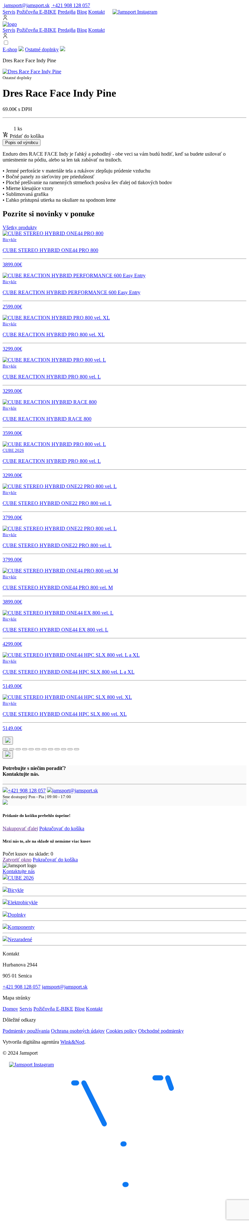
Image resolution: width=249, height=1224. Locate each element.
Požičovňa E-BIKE (36, 12)
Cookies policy (121, 1031)
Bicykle (16, 890)
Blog (82, 12)
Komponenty (21, 927)
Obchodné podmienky (161, 1031)
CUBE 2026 (21, 878)
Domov (10, 1009)
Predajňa (67, 12)
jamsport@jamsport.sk (75, 790)
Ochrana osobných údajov (78, 1031)
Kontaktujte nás (19, 871)
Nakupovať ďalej (20, 828)
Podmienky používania (26, 1031)
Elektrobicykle (23, 902)
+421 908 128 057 (27, 790)
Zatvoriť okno (17, 859)
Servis (9, 12)
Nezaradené (20, 939)
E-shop (10, 49)
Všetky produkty (20, 227)
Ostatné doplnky (42, 49)
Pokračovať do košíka (61, 828)
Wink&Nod (72, 1042)
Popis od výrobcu (21, 142)
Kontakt (96, 12)
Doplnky (17, 915)
